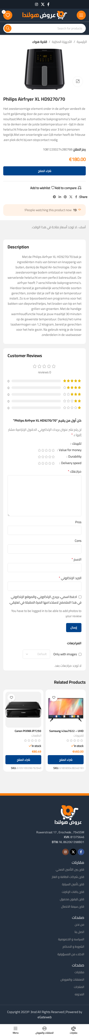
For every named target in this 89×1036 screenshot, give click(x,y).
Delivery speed (70, 463)
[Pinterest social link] (65, 197)
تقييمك (76, 444)
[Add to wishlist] (53, 697)
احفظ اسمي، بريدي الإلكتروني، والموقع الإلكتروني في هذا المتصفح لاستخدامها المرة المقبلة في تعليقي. (45, 599)
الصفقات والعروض (72, 979)
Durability (74, 457)
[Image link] (68, 814)
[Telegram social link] (54, 197)
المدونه (79, 994)
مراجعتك (74, 471)
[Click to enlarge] (78, 81)
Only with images (65, 654)
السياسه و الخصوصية (71, 939)
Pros (78, 522)
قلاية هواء (39, 41)
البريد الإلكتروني (70, 578)
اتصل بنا (79, 932)
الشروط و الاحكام (73, 946)
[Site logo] (44, 15)
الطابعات (36, 735)
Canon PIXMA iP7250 (28, 731)
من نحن (79, 924)
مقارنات (79, 972)
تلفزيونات (78, 735)
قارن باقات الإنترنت (73, 892)
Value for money (69, 450)
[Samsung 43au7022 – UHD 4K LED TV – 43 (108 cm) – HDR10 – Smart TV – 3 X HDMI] (66, 710)
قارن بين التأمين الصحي (70, 869)
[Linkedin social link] (59, 197)
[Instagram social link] (37, 4)
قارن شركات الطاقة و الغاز (68, 877)
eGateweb (45, 1017)
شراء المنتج (44, 170)
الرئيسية (82, 41)
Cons (78, 540)
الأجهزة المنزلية (62, 41)
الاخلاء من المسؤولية (70, 954)
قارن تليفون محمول (72, 899)
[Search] (7, 28)
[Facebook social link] (48, 4)
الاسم (76, 559)
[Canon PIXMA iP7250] (23, 710)
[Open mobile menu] (81, 15)
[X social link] (43, 4)
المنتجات (79, 987)
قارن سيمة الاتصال (72, 906)
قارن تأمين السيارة (73, 884)
